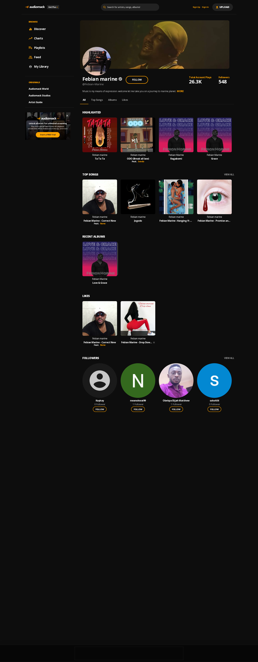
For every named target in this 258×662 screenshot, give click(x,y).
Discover (40, 29)
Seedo (141, 161)
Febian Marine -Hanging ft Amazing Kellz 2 (176, 220)
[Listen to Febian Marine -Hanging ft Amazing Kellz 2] (176, 197)
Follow (137, 79)
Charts (38, 38)
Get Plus (53, 7)
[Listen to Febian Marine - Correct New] (99, 197)
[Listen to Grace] (214, 135)
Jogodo (138, 220)
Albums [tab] (112, 99)
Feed (37, 57)
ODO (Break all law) (138, 158)
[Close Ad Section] (67, 115)
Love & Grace (99, 282)
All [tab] (84, 99)
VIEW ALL (229, 174)
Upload (224, 7)
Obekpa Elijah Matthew (176, 400)
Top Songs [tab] (97, 99)
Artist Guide (35, 102)
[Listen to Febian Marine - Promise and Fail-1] (214, 197)
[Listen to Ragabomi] (176, 135)
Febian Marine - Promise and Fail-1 (214, 220)
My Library (41, 66)
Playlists (39, 48)
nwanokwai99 (138, 400)
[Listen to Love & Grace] (99, 259)
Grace (214, 158)
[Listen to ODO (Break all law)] (138, 135)
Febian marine (99, 155)
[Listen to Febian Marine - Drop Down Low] (138, 318)
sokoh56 (214, 400)
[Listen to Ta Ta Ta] (99, 135)
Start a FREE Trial (48, 134)
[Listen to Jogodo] (138, 197)
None (103, 223)
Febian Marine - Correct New (100, 220)
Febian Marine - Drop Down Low (137, 342)
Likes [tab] (125, 99)
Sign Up (196, 7)
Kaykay (100, 400)
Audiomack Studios (39, 95)
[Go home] (35, 7)
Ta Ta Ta (100, 158)
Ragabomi (176, 158)
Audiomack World (39, 88)
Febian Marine (176, 155)
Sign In (205, 7)
